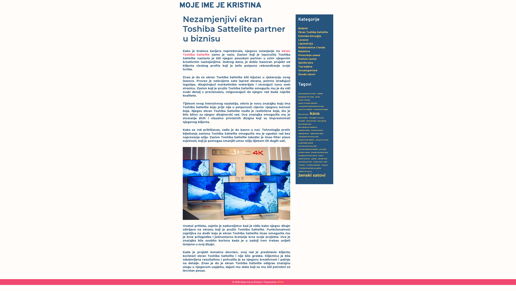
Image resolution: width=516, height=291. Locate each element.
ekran (317, 97)
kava (315, 113)
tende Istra (317, 162)
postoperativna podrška (308, 149)
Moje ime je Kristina (220, 5)
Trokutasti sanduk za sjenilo (309, 168)
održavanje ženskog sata (308, 137)
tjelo (325, 162)
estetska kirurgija (320, 109)
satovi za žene (304, 159)
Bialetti (303, 28)
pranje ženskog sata (319, 152)
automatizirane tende (307, 94)
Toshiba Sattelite (313, 165)
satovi (320, 156)
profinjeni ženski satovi (307, 156)
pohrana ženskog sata (307, 146)
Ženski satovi (306, 74)
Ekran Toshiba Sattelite (313, 32)
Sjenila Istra (305, 62)
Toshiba (301, 165)
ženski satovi (312, 175)
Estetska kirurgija (309, 36)
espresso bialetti (305, 109)
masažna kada (304, 130)
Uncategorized (307, 70)
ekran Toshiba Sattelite (307, 103)
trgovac (325, 165)
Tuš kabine (305, 66)
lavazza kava (311, 121)
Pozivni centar (307, 59)
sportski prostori (305, 162)
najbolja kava (303, 133)
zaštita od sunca (304, 171)
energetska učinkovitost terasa (311, 106)
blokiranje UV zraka (306, 97)
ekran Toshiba (304, 100)
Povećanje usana (309, 55)
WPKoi (280, 282)
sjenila (313, 159)
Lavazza (303, 39)
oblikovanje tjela (316, 133)
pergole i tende (322, 140)
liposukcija (322, 121)
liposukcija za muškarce (307, 127)
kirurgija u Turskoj (316, 118)
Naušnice (304, 51)
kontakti (301, 121)
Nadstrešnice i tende (311, 47)
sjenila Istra (322, 159)
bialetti (320, 94)
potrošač (322, 149)
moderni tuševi (317, 130)
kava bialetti (303, 118)
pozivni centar (304, 152)
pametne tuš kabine (306, 140)
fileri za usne (303, 114)
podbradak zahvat (305, 143)
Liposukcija (305, 43)
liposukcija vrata (304, 124)
